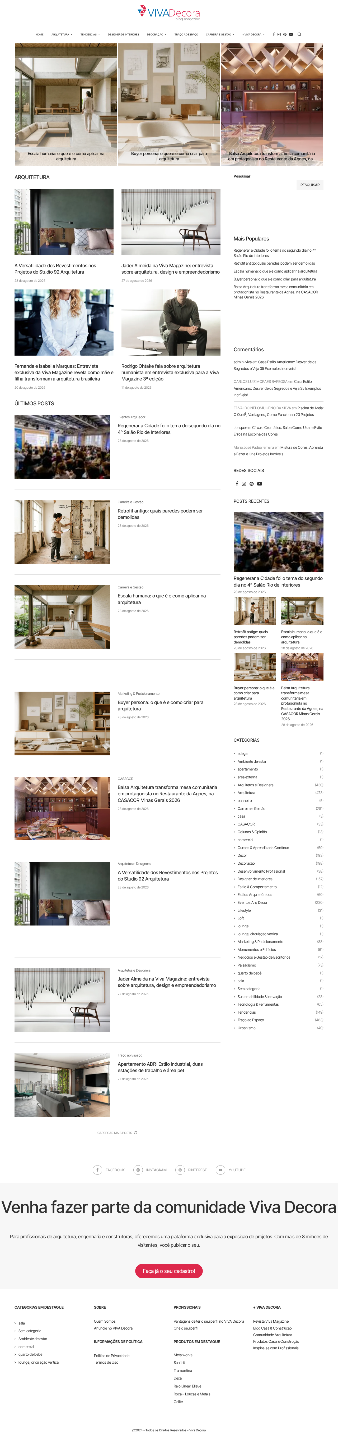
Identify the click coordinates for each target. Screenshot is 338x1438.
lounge (280, 926)
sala (280, 980)
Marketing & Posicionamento (280, 941)
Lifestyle (280, 910)
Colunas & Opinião (280, 831)
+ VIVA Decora (251, 34)
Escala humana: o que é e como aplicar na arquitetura (66, 156)
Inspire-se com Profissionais (276, 1348)
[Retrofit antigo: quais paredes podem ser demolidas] (62, 532)
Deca (178, 1378)
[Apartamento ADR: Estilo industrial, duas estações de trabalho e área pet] (62, 1085)
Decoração (155, 34)
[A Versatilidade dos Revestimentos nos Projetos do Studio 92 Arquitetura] (64, 222)
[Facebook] (274, 34)
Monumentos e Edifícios (280, 949)
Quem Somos (105, 1321)
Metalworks (183, 1355)
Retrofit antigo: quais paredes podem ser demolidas (274, 263)
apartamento (280, 769)
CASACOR (280, 824)
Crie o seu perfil (186, 1328)
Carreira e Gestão (218, 34)
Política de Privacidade (111, 1355)
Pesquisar (242, 176)
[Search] (299, 34)
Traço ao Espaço (186, 34)
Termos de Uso (106, 1362)
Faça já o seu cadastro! (169, 1271)
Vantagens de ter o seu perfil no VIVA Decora (209, 1321)
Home (40, 34)
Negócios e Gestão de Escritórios (280, 957)
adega (280, 753)
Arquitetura (60, 34)
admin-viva (243, 362)
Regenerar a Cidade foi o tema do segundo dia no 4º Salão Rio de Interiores (278, 581)
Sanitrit (179, 1362)
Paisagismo (280, 965)
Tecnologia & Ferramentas (280, 1004)
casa (280, 816)
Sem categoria (280, 988)
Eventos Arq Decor (280, 902)
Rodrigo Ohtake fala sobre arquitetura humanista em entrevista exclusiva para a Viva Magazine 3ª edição (170, 372)
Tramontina (183, 1370)
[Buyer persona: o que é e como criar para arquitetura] (169, 104)
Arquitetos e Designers (280, 785)
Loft (280, 918)
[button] (24, 104)
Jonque (240, 427)
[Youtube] (291, 34)
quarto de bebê (280, 973)
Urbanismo (280, 1028)
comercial (280, 839)
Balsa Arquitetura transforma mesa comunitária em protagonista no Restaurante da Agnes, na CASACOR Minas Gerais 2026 (167, 793)
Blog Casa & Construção (272, 1328)
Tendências (89, 34)
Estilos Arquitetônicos (280, 894)
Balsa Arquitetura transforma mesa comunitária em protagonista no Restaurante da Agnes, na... (272, 156)
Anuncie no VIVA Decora (113, 1328)
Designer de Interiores (123, 34)
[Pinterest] (285, 34)
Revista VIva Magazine (271, 1321)
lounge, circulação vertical (280, 934)
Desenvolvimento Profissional (280, 871)
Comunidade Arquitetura (272, 1334)
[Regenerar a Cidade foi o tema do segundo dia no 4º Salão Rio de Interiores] (62, 447)
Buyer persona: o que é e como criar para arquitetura (169, 156)
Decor (280, 855)
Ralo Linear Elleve (187, 1386)
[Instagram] (279, 34)
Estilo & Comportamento (280, 886)
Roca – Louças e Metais (192, 1394)
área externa (280, 777)
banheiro (280, 800)
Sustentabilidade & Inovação (280, 996)
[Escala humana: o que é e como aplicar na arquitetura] (66, 104)
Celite (178, 1401)
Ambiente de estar (280, 761)
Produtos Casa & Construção (276, 1341)
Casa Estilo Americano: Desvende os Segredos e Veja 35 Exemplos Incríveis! (277, 388)
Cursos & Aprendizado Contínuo (280, 847)
